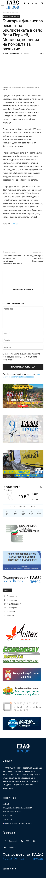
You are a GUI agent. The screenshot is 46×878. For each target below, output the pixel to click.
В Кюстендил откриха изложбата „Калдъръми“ (33, 258)
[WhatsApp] (22, 59)
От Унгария (9, 615)
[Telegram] (40, 59)
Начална (6, 12)
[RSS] (29, 3)
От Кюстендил (10, 600)
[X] (32, 3)
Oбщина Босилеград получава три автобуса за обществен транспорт (12, 259)
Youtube (12, 847)
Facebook (13, 841)
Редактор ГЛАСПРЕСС (13, 53)
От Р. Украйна (10, 611)
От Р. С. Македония (12, 604)
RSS (27, 841)
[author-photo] (23, 286)
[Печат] (34, 59)
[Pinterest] (16, 59)
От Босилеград (10, 596)
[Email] (28, 59)
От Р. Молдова (15, 16)
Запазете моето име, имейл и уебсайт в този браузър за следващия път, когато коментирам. (21, 357)
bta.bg (15, 223)
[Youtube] (36, 3)
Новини (15, 12)
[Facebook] (25, 3)
